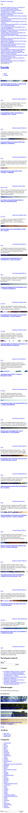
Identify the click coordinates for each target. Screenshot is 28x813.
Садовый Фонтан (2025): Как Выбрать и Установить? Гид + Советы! (12, 113)
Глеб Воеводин (16, 418)
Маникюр (6, 765)
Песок (5, 776)
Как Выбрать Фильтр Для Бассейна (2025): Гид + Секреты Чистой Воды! (14, 404)
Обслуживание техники (12, 571)
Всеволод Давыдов (17, 99)
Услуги (3, 109)
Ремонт (3, 80)
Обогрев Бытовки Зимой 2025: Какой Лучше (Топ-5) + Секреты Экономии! (13, 546)
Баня (5, 744)
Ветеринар (6, 752)
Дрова (5, 757)
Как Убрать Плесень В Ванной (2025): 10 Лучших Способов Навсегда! (12, 200)
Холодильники (8, 804)
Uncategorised (7, 743)
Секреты (6, 789)
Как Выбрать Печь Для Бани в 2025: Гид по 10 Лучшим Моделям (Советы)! (14, 459)
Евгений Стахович (17, 446)
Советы (7, 371)
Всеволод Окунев (17, 359)
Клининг (10, 197)
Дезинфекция (4, 197)
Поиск (2, 662)
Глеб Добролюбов (17, 273)
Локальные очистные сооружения (10, 628)
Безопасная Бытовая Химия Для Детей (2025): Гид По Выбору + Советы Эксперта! (14, 315)
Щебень (6, 806)
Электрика (6, 807)
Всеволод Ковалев (17, 589)
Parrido (5, 67)
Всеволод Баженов (17, 128)
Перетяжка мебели (9, 775)
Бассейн (3, 168)
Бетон (2, 483)
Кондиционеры (8, 761)
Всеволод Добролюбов (18, 389)
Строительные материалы (11, 483)
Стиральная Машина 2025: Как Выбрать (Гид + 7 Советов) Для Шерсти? (14, 287)
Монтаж (7, 138)
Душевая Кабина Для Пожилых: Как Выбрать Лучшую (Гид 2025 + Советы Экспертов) (14, 516)
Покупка (12, 138)
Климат (3, 138)
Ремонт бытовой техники (10, 783)
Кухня (5, 762)
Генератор (3, 571)
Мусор (5, 768)
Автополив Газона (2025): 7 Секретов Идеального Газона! (11, 375)
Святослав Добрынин (18, 215)
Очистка (3, 311)
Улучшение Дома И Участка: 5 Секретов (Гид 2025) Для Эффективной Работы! (13, 84)
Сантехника (7, 785)
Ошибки (6, 773)
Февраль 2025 (7, 735)
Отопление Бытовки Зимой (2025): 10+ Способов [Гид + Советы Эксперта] (11, 258)
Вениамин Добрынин (18, 302)
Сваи (5, 786)
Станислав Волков (17, 157)
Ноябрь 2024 (7, 736)
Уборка (6, 797)
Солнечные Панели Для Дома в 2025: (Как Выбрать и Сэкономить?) (13, 142)
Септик (6, 790)
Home (5, 73)
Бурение (6, 750)
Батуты (6, 747)
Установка (3, 340)
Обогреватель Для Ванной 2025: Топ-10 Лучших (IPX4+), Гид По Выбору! (12, 431)
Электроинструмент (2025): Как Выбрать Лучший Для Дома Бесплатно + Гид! (12, 575)
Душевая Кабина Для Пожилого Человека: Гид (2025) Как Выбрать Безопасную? (14, 344)
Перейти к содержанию (7, 1)
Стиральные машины (11, 311)
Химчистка (20, 311)
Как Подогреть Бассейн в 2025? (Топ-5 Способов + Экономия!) (11, 171)
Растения (6, 780)
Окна (5, 771)
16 (4, 661)
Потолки (6, 779)
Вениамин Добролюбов (18, 186)
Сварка (6, 787)
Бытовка (3, 255)
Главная (6, 75)
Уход (6, 80)
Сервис (6, 792)
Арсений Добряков (17, 473)
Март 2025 (6, 733)
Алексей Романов (17, 244)
